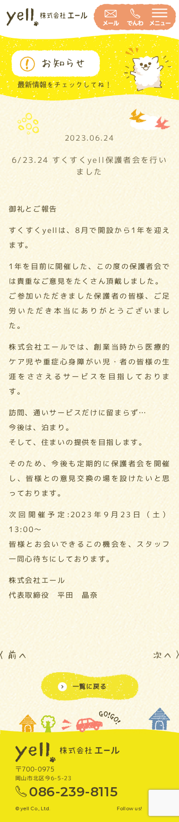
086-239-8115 (73, 792)
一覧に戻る (90, 686)
